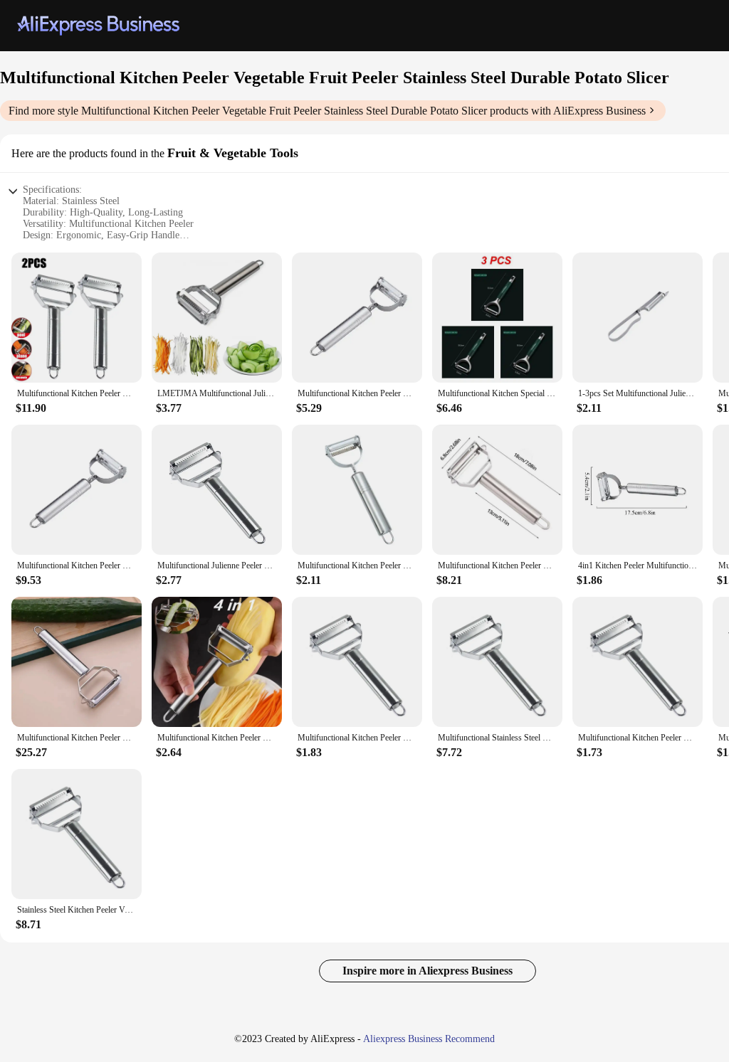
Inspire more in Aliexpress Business (427, 971)
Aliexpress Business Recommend (429, 1039)
